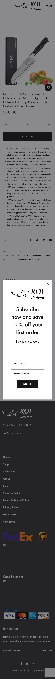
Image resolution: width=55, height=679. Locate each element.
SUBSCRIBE (27, 384)
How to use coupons (27, 341)
